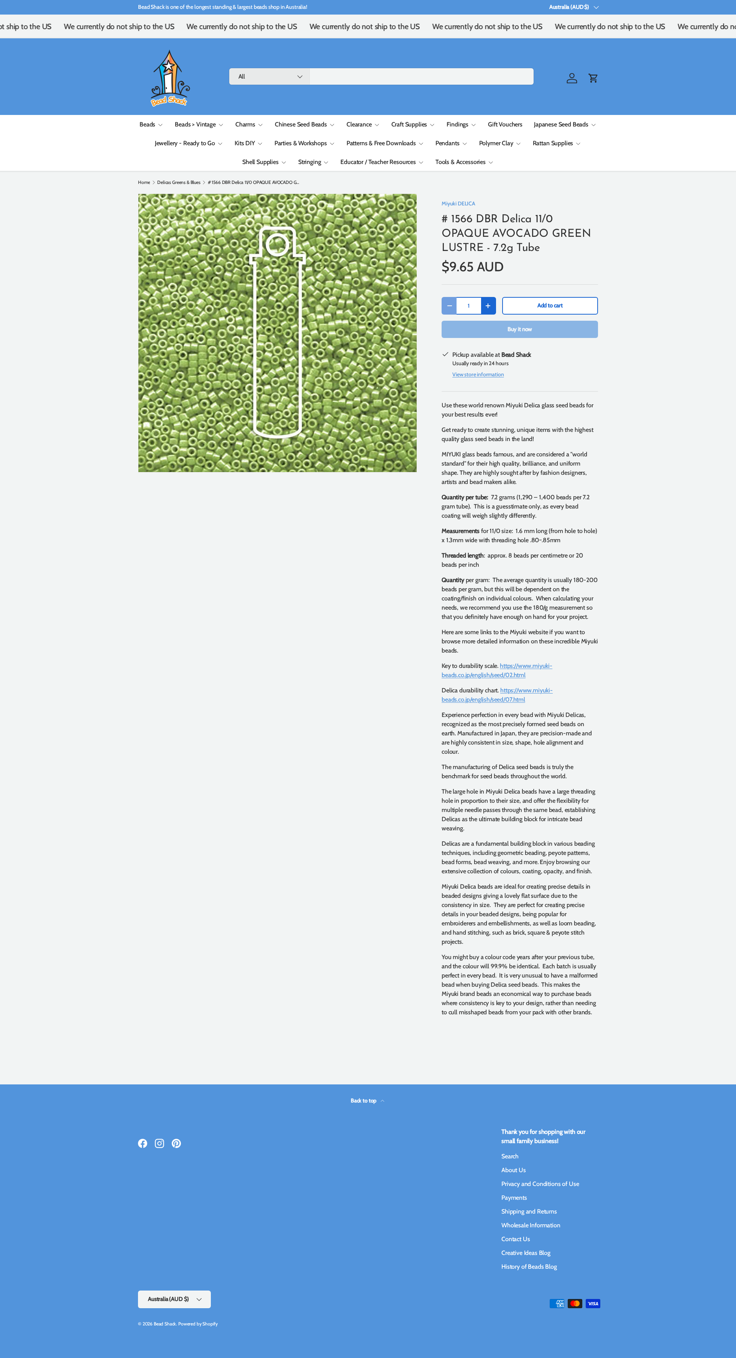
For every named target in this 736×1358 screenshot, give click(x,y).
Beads (147, 124)
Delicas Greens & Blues (178, 182)
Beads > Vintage (195, 124)
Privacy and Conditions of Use (540, 1183)
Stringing (309, 162)
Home (144, 182)
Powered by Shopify (198, 1324)
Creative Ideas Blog (525, 1252)
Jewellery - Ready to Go (185, 143)
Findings (457, 124)
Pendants (447, 143)
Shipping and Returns (529, 1211)
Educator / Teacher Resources (378, 162)
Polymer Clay (496, 143)
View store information (478, 374)
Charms (245, 124)
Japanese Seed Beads (561, 124)
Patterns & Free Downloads (381, 143)
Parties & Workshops (300, 143)
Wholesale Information (530, 1225)
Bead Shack (165, 1324)
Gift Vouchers (505, 124)
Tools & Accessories (460, 162)
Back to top (364, 1100)
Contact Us (515, 1239)
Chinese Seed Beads (301, 124)
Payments (514, 1197)
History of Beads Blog (529, 1266)
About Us (513, 1170)
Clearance (359, 124)
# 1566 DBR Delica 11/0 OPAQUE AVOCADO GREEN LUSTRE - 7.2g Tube (254, 182)
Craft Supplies (409, 124)
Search (510, 1156)
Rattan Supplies (553, 143)
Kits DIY (245, 143)
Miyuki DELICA (458, 203)
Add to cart (550, 305)
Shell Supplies (260, 162)
